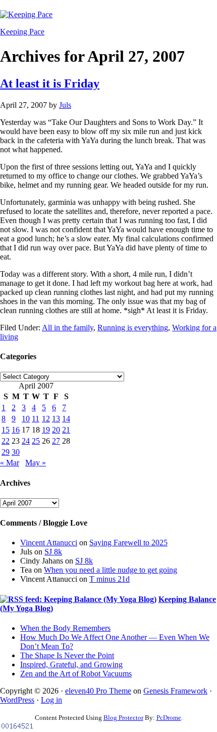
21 (66, 429)
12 (46, 418)
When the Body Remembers (65, 628)
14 (66, 418)
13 (56, 418)
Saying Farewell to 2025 (128, 542)
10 (26, 418)
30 (16, 452)
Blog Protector (123, 717)
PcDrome (168, 717)
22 (6, 441)
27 (56, 441)
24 (26, 441)
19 (46, 429)
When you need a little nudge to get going (110, 570)
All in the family (67, 327)
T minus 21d (109, 579)
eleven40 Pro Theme (98, 690)
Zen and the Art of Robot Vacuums (76, 673)
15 (6, 429)
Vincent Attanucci (48, 542)
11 (35, 418)
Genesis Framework (175, 690)
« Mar (9, 462)
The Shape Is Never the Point (67, 655)
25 (36, 441)
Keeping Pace (22, 31)
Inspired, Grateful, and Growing (71, 664)
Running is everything (132, 327)
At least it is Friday (49, 83)
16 (16, 429)
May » (35, 462)
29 (6, 452)
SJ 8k (53, 551)
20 (56, 429)
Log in (51, 700)
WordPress (17, 700)
